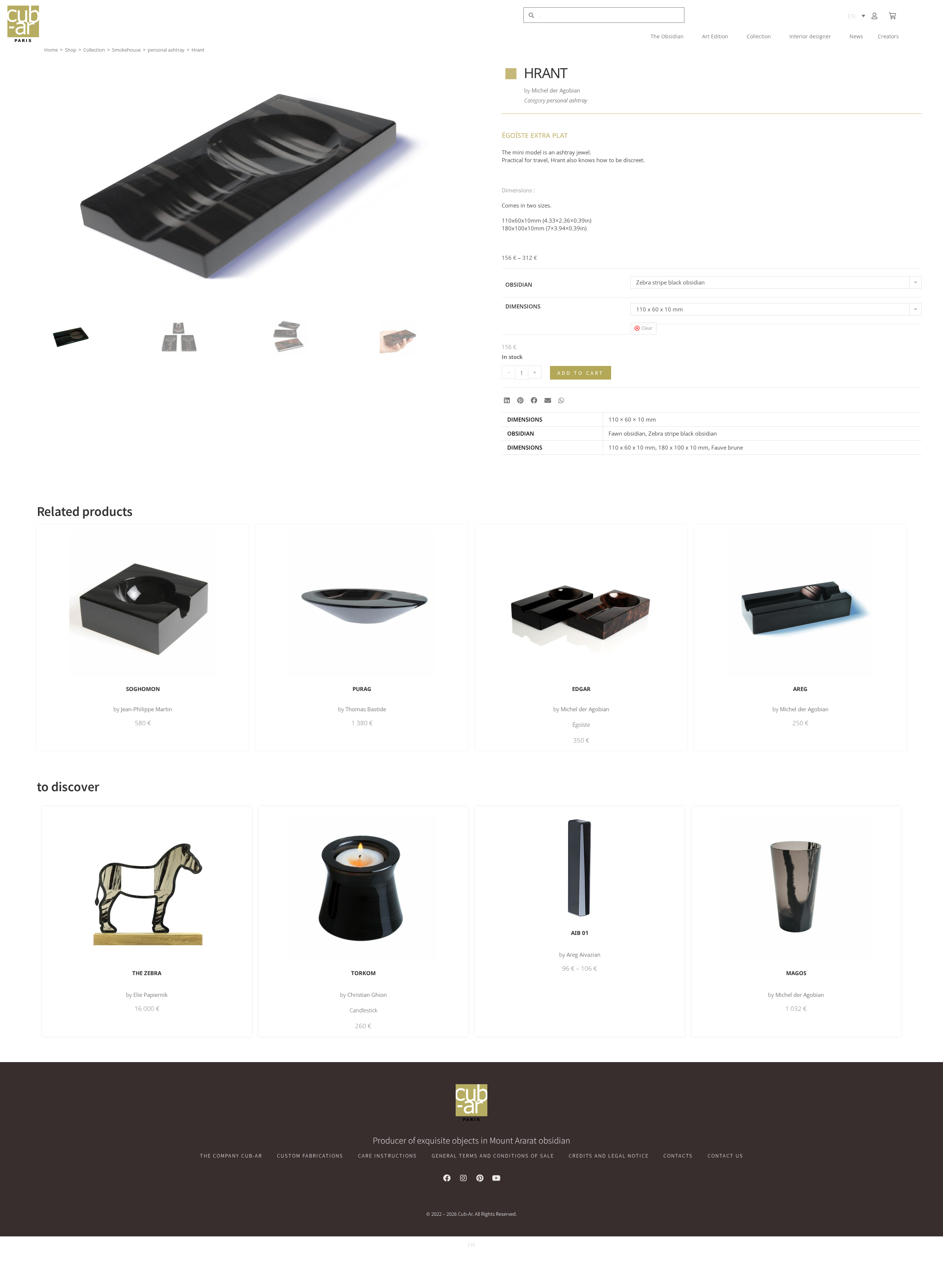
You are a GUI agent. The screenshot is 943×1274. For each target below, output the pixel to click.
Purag (362, 688)
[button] (507, 400)
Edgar (581, 688)
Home (51, 49)
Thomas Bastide (366, 709)
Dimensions (522, 306)
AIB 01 (580, 932)
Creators (888, 36)
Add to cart (580, 372)
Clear (646, 328)
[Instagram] (463, 1178)
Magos (796, 973)
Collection (759, 36)
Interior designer (810, 36)
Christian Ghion (367, 994)
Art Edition (715, 36)
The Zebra (146, 973)
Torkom (363, 973)
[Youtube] (496, 1178)
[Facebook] (446, 1178)
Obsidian (518, 284)
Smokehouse (126, 49)
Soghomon (143, 688)
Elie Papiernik (150, 994)
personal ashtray (166, 49)
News (856, 36)
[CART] (893, 15)
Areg (800, 688)
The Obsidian (667, 36)
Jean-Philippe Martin (146, 709)
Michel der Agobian (556, 90)
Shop (70, 49)
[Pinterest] (480, 1178)
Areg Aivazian (583, 954)
